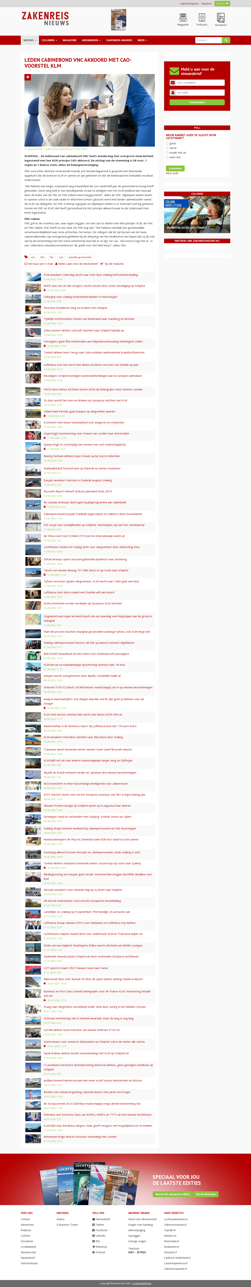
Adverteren (27, 1224)
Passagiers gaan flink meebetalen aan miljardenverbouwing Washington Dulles (93, 341)
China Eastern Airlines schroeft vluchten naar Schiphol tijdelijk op (84, 330)
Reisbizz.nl (170, 1235)
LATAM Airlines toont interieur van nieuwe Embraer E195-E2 (82, 1030)
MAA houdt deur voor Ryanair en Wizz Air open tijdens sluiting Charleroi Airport (93, 979)
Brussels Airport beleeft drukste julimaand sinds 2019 (78, 491)
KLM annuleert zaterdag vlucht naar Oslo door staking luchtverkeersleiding (91, 274)
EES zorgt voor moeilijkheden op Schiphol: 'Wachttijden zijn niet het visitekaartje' (94, 525)
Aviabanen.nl (171, 1246)
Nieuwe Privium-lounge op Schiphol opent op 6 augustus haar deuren (87, 805)
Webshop (101, 1246)
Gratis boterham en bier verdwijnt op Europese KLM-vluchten (83, 603)
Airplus (60, 1219)
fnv (52, 257)
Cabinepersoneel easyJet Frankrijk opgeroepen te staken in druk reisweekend (93, 514)
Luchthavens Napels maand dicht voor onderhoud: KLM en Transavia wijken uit (93, 934)
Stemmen (175, 168)
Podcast (100, 1252)
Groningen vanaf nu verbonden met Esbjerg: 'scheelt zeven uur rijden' (88, 816)
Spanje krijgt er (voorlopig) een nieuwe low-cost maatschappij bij (85, 444)
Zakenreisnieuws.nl (175, 1224)
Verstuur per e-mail (40, 263)
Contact (25, 1219)
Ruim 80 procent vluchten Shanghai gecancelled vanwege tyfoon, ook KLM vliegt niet (97, 631)
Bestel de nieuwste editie (173, 1194)
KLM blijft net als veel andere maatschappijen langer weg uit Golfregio (88, 760)
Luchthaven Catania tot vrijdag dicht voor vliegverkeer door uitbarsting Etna (91, 547)
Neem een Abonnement (142, 1219)
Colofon (25, 1235)
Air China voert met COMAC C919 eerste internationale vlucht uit (84, 536)
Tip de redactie (113, 263)
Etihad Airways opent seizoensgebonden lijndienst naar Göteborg (85, 559)
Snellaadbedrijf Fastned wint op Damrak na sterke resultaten (82, 468)
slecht (173, 148)
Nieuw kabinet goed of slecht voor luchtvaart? (191, 136)
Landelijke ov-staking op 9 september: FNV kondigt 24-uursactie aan (87, 912)
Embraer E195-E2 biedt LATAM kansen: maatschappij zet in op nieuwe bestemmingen (98, 687)
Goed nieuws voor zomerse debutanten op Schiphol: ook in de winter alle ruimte (94, 1041)
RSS (98, 1241)
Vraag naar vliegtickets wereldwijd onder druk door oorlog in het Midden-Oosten (95, 1007)
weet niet (175, 157)
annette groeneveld (80, 257)
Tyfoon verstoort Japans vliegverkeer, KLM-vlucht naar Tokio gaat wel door (91, 581)
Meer (141, 40)
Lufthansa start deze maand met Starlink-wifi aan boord (79, 592)
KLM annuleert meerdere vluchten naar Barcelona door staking (83, 737)
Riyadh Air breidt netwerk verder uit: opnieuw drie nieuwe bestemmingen (90, 772)
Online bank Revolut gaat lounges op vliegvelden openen (79, 411)
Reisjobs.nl (170, 1252)
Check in (220, 3)
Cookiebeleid (28, 1246)
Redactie (26, 1230)
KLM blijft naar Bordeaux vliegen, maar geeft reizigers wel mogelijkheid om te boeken (98, 1125)
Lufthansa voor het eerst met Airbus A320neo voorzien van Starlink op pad (91, 364)
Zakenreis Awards (119, 40)
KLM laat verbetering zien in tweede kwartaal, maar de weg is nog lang (89, 1018)
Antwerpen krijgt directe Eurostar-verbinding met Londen (80, 1136)
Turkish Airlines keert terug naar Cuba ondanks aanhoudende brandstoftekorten (94, 352)
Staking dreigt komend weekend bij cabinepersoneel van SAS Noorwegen (90, 828)
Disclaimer (27, 1241)
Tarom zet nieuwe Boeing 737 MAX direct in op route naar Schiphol (86, 570)
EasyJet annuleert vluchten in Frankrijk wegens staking (78, 480)
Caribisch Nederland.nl (177, 1257)
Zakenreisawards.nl (175, 1268)
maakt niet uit (178, 152)
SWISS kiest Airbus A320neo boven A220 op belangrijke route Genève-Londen (93, 389)
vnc (33, 257)
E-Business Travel (67, 1224)
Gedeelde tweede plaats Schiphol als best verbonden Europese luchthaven (91, 956)
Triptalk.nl (169, 1230)
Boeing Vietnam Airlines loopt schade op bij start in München (82, 456)
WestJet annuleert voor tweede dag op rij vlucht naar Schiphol (83, 889)
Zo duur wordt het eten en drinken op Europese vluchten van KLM (85, 400)
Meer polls (172, 173)
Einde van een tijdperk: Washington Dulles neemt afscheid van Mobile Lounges (93, 945)
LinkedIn (100, 1235)
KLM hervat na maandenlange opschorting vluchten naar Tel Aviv (84, 664)
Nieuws (29, 40)
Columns (48, 40)
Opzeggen (134, 1235)
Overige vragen (137, 1241)
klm (42, 257)
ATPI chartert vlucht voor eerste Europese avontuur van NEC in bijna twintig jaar (95, 794)
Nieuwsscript (28, 1252)
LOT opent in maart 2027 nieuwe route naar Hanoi (76, 968)
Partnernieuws (29, 1263)
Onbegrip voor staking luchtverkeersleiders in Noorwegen (80, 297)
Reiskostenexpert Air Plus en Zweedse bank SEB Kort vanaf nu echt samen (91, 839)
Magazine (69, 40)
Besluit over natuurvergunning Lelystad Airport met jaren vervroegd (87, 1092)
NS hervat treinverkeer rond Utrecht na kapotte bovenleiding (82, 901)
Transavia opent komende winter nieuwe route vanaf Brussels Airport (88, 749)
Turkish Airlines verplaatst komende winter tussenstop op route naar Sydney (92, 863)
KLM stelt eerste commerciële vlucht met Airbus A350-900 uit (83, 714)
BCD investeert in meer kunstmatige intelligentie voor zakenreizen (86, 783)
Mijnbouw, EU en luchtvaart (186, 227)
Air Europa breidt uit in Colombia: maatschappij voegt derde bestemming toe (92, 1103)
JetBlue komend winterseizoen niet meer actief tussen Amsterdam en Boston (93, 1080)
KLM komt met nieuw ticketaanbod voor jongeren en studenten (84, 422)
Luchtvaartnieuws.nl (176, 1219)
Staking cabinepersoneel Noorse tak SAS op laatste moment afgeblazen (89, 642)
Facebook (101, 1230)
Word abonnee (206, 1194)
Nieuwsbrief (28, 1257)
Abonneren (90, 40)
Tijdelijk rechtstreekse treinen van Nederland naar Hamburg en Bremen (89, 319)
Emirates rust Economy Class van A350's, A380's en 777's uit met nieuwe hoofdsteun (98, 1114)
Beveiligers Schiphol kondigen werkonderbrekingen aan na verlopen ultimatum (93, 376)
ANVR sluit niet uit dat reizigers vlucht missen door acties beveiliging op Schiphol (94, 285)
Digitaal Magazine (189, 3)
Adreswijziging (136, 1230)
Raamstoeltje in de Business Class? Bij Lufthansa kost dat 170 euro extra (90, 726)
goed (173, 143)
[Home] (45, 18)
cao (61, 257)
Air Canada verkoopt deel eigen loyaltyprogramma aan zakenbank (85, 502)
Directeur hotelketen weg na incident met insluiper (75, 308)
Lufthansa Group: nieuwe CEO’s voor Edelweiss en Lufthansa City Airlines (90, 923)
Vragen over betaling (140, 1224)
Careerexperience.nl (175, 1263)
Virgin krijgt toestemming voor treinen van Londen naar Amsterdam (86, 433)
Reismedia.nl (171, 1241)
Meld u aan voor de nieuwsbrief (78, 263)
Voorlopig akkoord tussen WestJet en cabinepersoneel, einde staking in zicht (92, 852)
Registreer (206, 3)
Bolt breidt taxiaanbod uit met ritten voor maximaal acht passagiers (86, 653)
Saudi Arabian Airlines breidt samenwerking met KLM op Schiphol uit (86, 1053)
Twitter (100, 1224)
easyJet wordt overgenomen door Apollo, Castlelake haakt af (82, 675)
